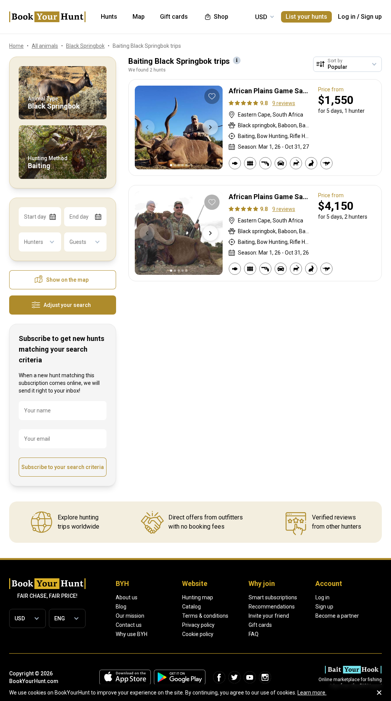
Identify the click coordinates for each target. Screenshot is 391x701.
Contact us (129, 625)
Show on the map (67, 280)
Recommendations (272, 607)
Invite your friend (269, 616)
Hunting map (197, 597)
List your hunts (306, 16)
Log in (346, 16)
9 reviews (283, 103)
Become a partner (337, 616)
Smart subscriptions (273, 597)
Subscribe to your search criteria (62, 467)
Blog (121, 607)
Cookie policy (197, 634)
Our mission (130, 616)
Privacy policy (198, 625)
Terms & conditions (205, 616)
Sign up (371, 16)
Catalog (191, 607)
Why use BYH (131, 634)
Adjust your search (67, 305)
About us (126, 597)
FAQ (254, 634)
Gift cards (260, 625)
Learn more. (311, 693)
